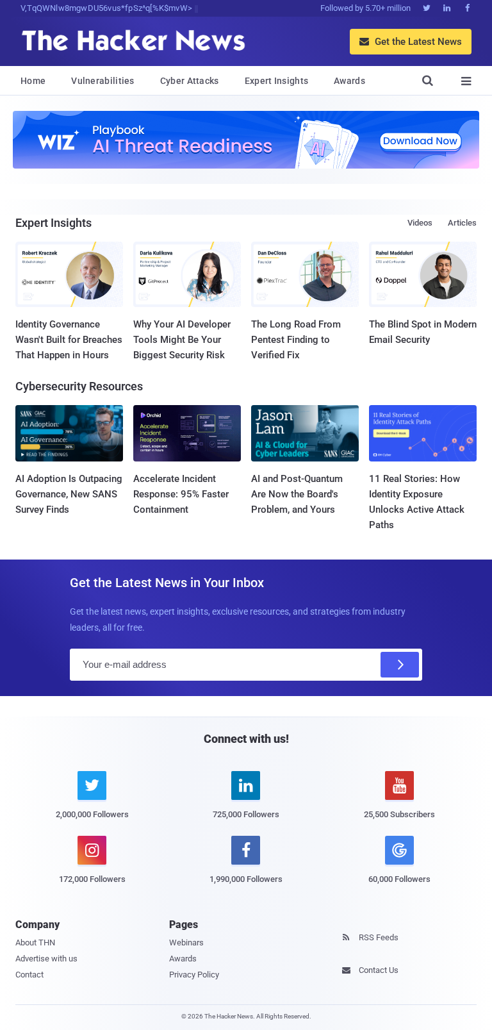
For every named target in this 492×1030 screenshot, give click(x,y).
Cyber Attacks (189, 81)
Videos (419, 223)
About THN (35, 942)
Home (32, 81)
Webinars (186, 942)
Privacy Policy (194, 974)
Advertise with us (46, 958)
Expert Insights (277, 81)
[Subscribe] (400, 664)
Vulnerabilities (103, 81)
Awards (349, 81)
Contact (29, 974)
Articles (462, 223)
